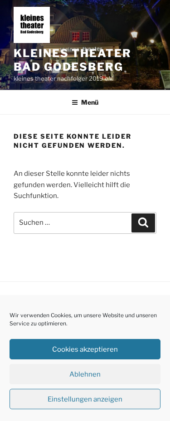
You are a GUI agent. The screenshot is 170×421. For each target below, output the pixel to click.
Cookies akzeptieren (85, 349)
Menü (89, 102)
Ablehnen (85, 374)
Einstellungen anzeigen (85, 399)
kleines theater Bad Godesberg (72, 60)
